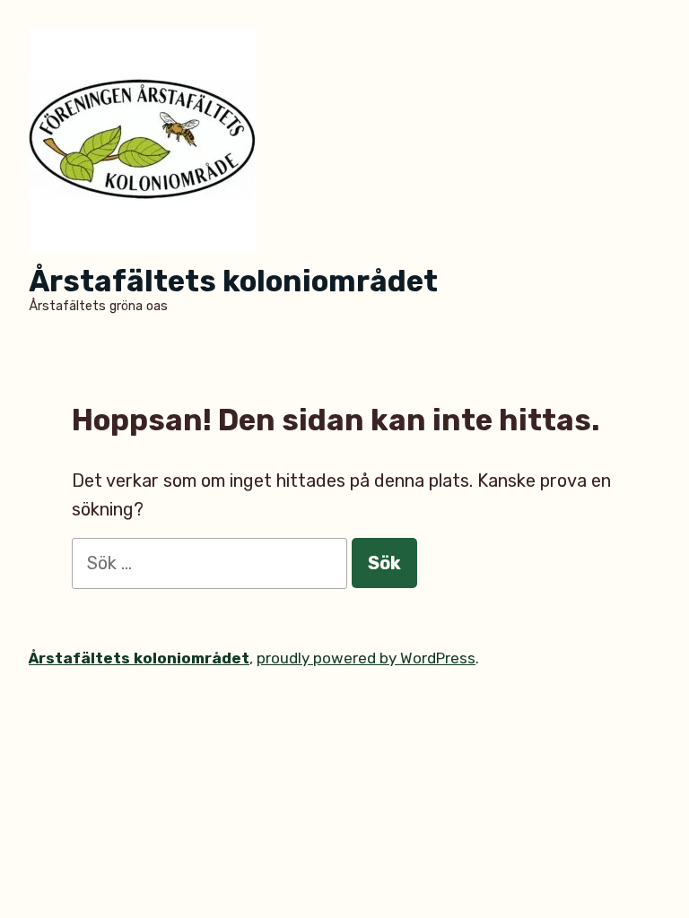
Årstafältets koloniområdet (233, 281)
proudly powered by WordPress (366, 658)
